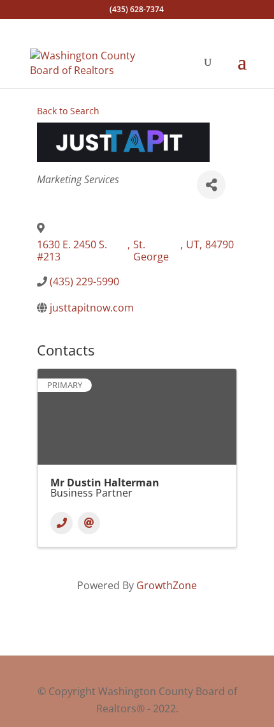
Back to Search (68, 111)
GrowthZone (166, 585)
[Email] (89, 523)
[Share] (211, 184)
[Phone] (61, 523)
